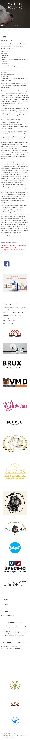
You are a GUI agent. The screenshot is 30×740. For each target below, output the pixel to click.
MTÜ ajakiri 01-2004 (8, 615)
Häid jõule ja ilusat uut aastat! (10, 318)
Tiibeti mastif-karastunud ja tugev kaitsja (13, 635)
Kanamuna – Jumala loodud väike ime (12, 254)
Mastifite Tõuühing (15, 6)
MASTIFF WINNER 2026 (9, 320)
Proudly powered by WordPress (10, 735)
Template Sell (10, 737)
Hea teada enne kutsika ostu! (10, 646)
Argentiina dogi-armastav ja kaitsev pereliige (14, 626)
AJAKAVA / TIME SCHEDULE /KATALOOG (13, 312)
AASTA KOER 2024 (8, 323)
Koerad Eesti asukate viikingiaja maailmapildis (15, 632)
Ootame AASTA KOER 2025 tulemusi (12, 315)
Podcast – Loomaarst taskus (10, 634)
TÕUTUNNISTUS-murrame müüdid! (12, 648)
